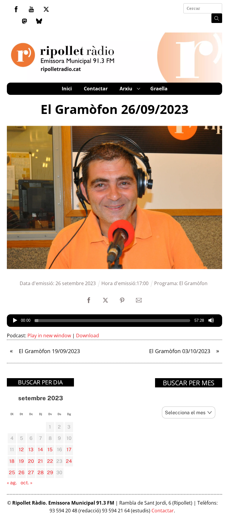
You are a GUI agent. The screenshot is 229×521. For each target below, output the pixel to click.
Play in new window (49, 335)
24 (69, 461)
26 (21, 472)
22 (50, 461)
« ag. (12, 483)
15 (49, 449)
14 (40, 449)
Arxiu (126, 88)
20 (31, 461)
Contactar (96, 88)
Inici (67, 88)
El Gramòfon (193, 283)
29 (50, 472)
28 (41, 472)
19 (21, 461)
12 (21, 449)
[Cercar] (216, 18)
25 (12, 472)
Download (87, 335)
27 (31, 472)
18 (11, 461)
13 (30, 449)
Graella (159, 88)
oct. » (27, 483)
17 (69, 449)
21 (40, 461)
